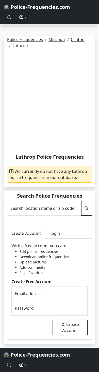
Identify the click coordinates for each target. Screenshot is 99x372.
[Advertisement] (49, 102)
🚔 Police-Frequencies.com (36, 7)
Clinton (78, 39)
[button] (22, 17)
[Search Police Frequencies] (9, 17)
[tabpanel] (49, 289)
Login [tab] (55, 233)
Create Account (70, 327)
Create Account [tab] (26, 233)
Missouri (56, 39)
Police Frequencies (25, 39)
